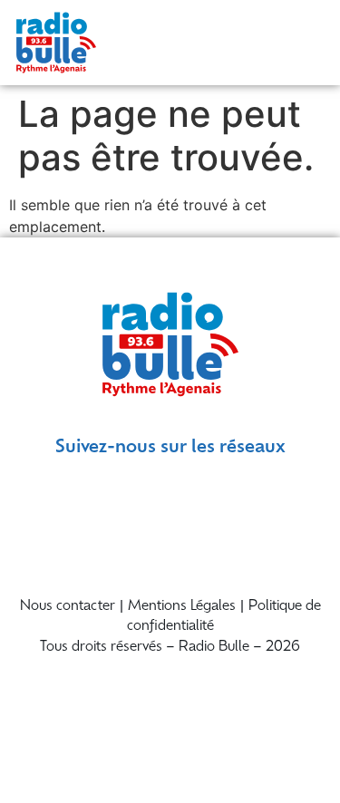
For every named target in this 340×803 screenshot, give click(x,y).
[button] (305, 42)
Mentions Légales (182, 607)
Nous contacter (67, 607)
